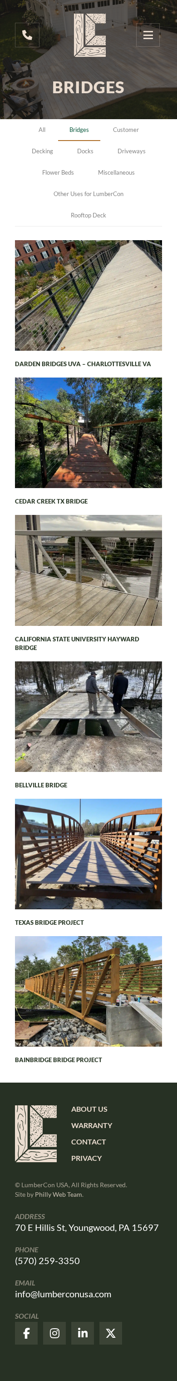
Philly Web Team (58, 1194)
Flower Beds (58, 172)
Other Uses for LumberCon (88, 193)
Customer (126, 129)
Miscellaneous (116, 172)
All (42, 129)
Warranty (91, 1125)
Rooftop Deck (88, 215)
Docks (85, 151)
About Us (89, 1108)
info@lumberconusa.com (63, 1293)
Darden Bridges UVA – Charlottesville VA (83, 364)
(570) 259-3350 (47, 1260)
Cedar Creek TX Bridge (51, 501)
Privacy (86, 1158)
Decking (42, 151)
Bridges (79, 129)
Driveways (132, 151)
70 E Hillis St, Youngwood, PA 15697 (87, 1227)
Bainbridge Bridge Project (58, 1059)
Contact (88, 1141)
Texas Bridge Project (49, 922)
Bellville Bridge (41, 785)
